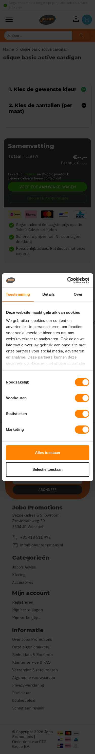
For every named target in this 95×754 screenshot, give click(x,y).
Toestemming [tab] (18, 294)
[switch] (82, 398)
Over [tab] (78, 294)
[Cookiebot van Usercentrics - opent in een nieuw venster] (67, 280)
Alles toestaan (47, 452)
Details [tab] (48, 294)
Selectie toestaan (47, 469)
